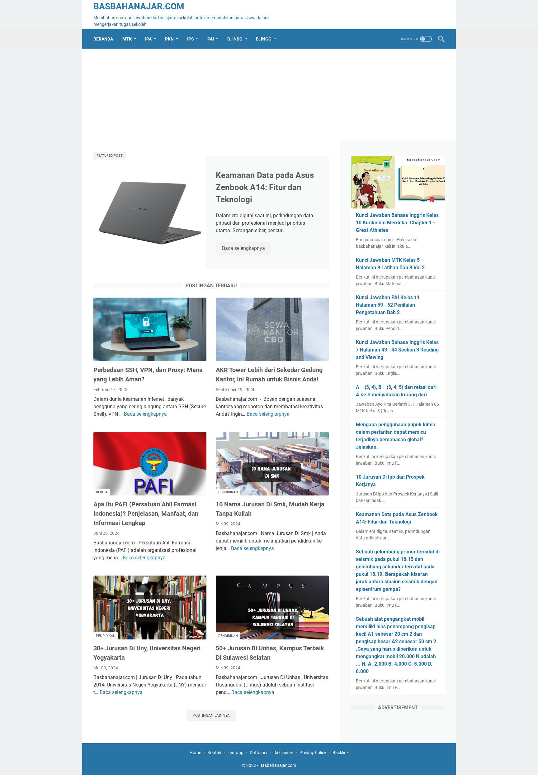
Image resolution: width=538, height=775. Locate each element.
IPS (190, 38)
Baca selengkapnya (246, 249)
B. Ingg (263, 38)
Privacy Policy (313, 752)
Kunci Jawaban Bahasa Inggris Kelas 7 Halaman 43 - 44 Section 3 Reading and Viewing (397, 349)
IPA (148, 38)
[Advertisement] (269, 97)
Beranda (103, 38)
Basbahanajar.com (138, 6)
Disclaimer (283, 752)
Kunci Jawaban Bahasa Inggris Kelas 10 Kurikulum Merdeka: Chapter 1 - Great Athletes (397, 222)
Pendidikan (228, 492)
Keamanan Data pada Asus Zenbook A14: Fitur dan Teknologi (265, 187)
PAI (210, 38)
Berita (101, 492)
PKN (169, 38)
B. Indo (235, 38)
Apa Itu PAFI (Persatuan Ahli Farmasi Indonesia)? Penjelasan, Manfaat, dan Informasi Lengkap (145, 513)
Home (195, 752)
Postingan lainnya (211, 715)
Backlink (341, 752)
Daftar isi (258, 752)
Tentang (235, 752)
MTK (127, 38)
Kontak (214, 752)
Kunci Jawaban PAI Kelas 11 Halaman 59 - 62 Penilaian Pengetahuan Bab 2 (388, 304)
